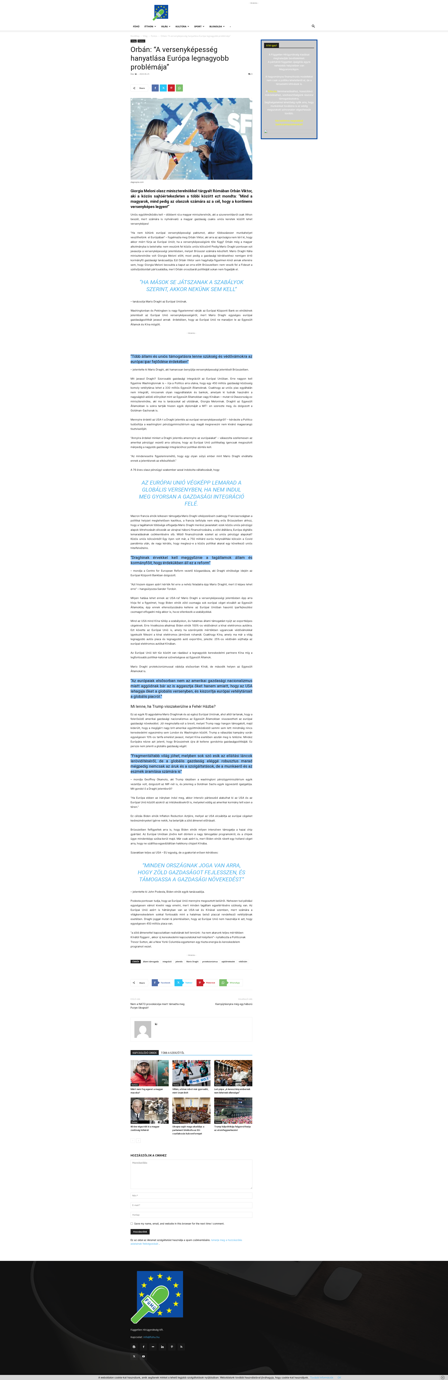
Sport (198, 26)
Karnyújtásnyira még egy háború (233, 1004)
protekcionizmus (210, 961)
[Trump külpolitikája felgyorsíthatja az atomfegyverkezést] (233, 1110)
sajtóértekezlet (228, 961)
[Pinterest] (171, 87)
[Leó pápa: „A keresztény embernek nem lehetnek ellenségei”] (233, 1073)
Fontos (154, 35)
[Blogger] (134, 1346)
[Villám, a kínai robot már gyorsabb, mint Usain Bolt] (191, 1073)
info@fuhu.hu (151, 1337)
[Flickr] (152, 1346)
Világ (164, 26)
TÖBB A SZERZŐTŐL (172, 1052)
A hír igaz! (271, 45)
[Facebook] (155, 87)
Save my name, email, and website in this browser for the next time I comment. (179, 1223)
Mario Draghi (192, 961)
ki (136, 74)
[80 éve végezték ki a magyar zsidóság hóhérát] (150, 1110)
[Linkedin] (162, 1346)
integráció (167, 961)
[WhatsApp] (179, 87)
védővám (243, 961)
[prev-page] (133, 1140)
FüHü (136, 26)
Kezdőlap (135, 35)
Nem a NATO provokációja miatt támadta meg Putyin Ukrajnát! (157, 1006)
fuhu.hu (272, 91)
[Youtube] (143, 1356)
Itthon (148, 26)
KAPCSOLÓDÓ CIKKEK (145, 1052)
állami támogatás (151, 961)
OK (339, 1377)
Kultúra (181, 26)
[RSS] (181, 1346)
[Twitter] (163, 87)
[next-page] (138, 1140)
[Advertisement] (253, 13)
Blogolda (215, 26)
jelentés (179, 961)
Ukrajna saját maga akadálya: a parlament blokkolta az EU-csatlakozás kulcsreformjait (188, 1130)
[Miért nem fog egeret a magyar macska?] (150, 1073)
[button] (313, 26)
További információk (321, 1377)
